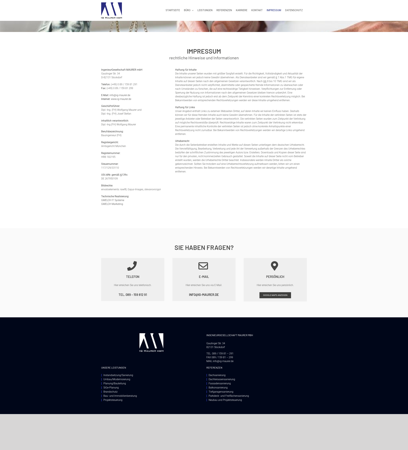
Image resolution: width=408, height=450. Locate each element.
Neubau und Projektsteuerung (225, 400)
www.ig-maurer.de (121, 99)
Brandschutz (110, 392)
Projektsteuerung (112, 400)
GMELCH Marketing (112, 204)
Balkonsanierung (218, 387)
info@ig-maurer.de (119, 95)
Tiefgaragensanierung (221, 392)
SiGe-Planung (111, 387)
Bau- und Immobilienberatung (120, 396)
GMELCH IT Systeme (112, 200)
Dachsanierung (217, 375)
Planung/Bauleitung (114, 383)
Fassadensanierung (220, 383)
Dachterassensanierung (222, 379)
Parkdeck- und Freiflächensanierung (229, 396)
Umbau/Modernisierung (116, 379)
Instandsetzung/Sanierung (118, 375)
